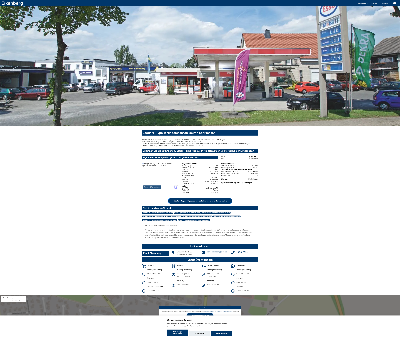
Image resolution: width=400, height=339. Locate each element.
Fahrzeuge (362, 3)
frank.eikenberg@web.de (217, 252)
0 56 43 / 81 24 (242, 252)
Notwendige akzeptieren (177, 332)
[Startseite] (12, 3)
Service (374, 3)
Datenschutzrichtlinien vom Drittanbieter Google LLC (218, 311)
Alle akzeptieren (221, 333)
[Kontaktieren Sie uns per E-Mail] (394, 2)
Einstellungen (199, 333)
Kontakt (385, 3)
